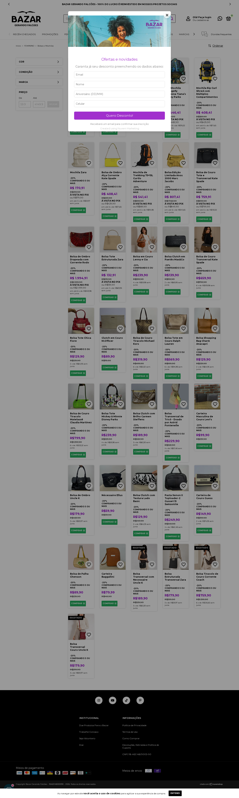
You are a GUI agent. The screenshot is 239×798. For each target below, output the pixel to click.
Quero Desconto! (119, 115)
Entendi (175, 793)
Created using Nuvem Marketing (119, 128)
